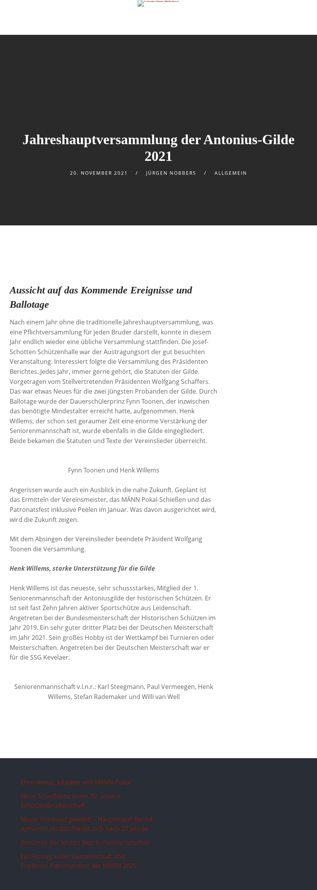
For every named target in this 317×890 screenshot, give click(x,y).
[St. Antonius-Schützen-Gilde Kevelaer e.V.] (159, 3)
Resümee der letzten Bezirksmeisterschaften (85, 842)
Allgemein (231, 173)
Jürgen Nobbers (171, 173)
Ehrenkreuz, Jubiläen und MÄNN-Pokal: (77, 782)
